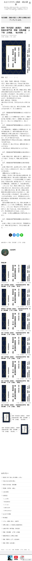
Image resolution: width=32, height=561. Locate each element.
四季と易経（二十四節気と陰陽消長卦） (13, 525)
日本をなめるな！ (8, 510)
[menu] (30, 3)
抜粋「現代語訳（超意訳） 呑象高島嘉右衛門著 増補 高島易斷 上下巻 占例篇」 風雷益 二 (15, 381)
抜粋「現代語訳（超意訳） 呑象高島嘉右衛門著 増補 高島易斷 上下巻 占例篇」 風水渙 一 (15, 285)
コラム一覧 (8, 549)
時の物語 (5, 517)
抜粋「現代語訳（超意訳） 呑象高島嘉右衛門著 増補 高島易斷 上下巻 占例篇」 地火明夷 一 (21, 417)
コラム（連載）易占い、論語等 (11, 521)
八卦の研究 (6, 492)
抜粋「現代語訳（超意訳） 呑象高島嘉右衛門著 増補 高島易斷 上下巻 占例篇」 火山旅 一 (15, 357)
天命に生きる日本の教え (9, 481)
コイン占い (6, 504)
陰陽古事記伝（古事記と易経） (11, 535)
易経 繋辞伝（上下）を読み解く (11, 539)
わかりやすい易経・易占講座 (16, 3)
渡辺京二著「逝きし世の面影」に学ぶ (12, 477)
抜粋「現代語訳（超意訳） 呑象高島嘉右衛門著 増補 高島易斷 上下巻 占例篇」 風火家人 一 (11, 429)
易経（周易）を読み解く (9, 543)
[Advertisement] (16, 454)
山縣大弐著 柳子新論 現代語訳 (11, 528)
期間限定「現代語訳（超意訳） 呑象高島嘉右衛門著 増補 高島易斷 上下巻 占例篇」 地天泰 (15, 309)
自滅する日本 (7, 507)
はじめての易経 (7, 514)
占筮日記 (5, 495)
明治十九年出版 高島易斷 (9, 484)
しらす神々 (6, 498)
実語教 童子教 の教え (9, 488)
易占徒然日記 (7, 501)
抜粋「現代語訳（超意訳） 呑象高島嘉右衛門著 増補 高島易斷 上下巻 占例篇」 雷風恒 (15, 405)
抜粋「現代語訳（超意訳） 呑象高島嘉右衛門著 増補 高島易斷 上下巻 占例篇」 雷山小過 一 (15, 333)
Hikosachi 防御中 (27, 559)
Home (2, 549)
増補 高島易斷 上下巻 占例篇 (9, 36)
